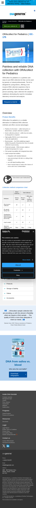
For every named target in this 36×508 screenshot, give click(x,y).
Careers (4, 400)
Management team (7, 398)
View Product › (26, 3)
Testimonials (5, 403)
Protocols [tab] (9, 284)
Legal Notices (5, 428)
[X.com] (4, 447)
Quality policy (5, 407)
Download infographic (15, 374)
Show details (26, 260)
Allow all (18, 265)
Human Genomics (12, 21)
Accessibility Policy (7, 433)
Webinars (4, 405)
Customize (17, 270)
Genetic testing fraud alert (10, 434)
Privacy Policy (6, 431)
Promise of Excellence (8, 415)
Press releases (6, 402)
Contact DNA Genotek (8, 440)
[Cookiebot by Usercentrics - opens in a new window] (22, 231)
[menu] (2, 2)
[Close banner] (33, 231)
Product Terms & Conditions (9, 429)
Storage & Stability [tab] (12, 288)
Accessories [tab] (10, 298)
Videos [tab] (9, 293)
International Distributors (8, 442)
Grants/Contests (6, 413)
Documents (5, 421)
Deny (18, 275)
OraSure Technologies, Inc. (25, 478)
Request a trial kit (10, 102)
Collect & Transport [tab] (12, 279)
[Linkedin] (7, 447)
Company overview (7, 397)
